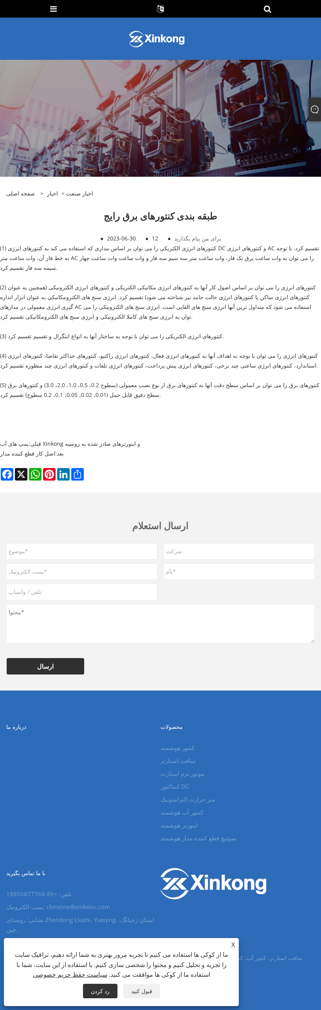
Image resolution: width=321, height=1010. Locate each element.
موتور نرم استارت (182, 773)
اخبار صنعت (79, 193)
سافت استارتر (178, 760)
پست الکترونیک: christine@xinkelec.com (58, 907)
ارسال (45, 666)
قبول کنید (141, 991)
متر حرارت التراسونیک (187, 799)
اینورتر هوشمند (179, 825)
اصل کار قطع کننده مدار (27, 453)
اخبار (52, 193)
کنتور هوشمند (177, 748)
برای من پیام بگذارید (197, 238)
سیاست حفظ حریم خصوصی (70, 974)
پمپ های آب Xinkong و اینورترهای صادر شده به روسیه (70, 443)
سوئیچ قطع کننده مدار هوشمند (198, 838)
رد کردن (100, 991)
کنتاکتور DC (174, 786)
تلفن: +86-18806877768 (39, 894)
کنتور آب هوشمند (181, 812)
